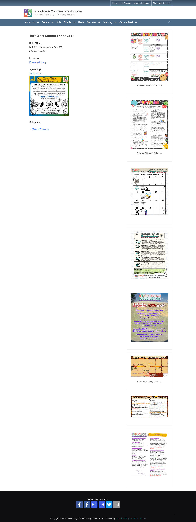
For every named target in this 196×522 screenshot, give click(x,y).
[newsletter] (116, 504)
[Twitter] (109, 504)
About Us (30, 22)
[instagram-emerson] (94, 504)
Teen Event (35, 73)
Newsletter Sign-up (161, 3)
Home (114, 3)
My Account (126, 3)
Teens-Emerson (40, 129)
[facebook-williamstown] (87, 504)
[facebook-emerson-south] (79, 504)
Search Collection (142, 3)
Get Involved (126, 22)
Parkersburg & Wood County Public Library (58, 11)
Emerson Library (37, 62)
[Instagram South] (102, 504)
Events (67, 22)
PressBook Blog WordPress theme (131, 518)
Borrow (45, 22)
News (81, 22)
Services (91, 22)
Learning (107, 22)
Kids (59, 22)
